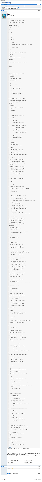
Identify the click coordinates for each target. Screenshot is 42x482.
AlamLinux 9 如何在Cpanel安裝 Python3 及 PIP (28, 460)
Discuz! (4, 479)
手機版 (36, 479)
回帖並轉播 (11, 473)
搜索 (16, 7)
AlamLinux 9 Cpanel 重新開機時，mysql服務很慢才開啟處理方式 (13, 460)
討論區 (3, 8)
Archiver (34, 479)
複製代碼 (10, 447)
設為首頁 (2, 0)
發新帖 (2, 10)
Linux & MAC (8, 8)
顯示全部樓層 (14, 13)
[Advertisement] (21, 476)
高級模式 (39, 468)
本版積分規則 (39, 473)
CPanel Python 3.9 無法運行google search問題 (28, 462)
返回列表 (39, 10)
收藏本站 (4, 0)
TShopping (1, 8)
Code (11, 468)
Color (8, 468)
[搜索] (18, 7)
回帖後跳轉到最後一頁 (16, 473)
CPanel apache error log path (10, 462)
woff (2, 13)
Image (9, 468)
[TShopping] (6, 2)
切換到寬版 (40, 0)
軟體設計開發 (5, 8)
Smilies (12, 468)
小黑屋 (37, 479)
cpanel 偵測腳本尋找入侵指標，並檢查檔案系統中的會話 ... (15, 8)
